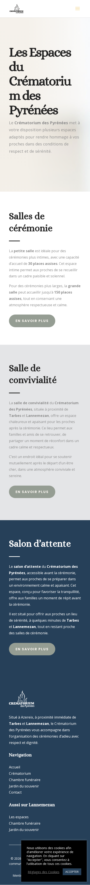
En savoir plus (32, 320)
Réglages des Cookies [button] (43, 872)
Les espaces (19, 817)
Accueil (14, 767)
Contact (15, 792)
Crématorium (20, 773)
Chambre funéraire (24, 779)
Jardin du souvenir (24, 786)
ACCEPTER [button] (72, 872)
